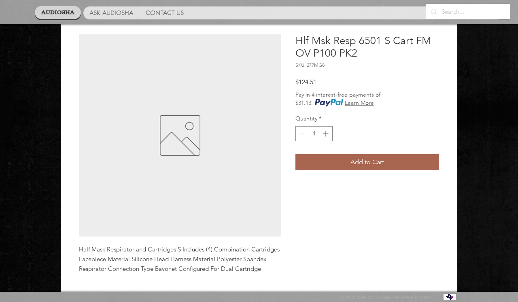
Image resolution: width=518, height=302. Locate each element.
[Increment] (326, 134)
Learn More (359, 102)
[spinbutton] (314, 134)
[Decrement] (302, 134)
